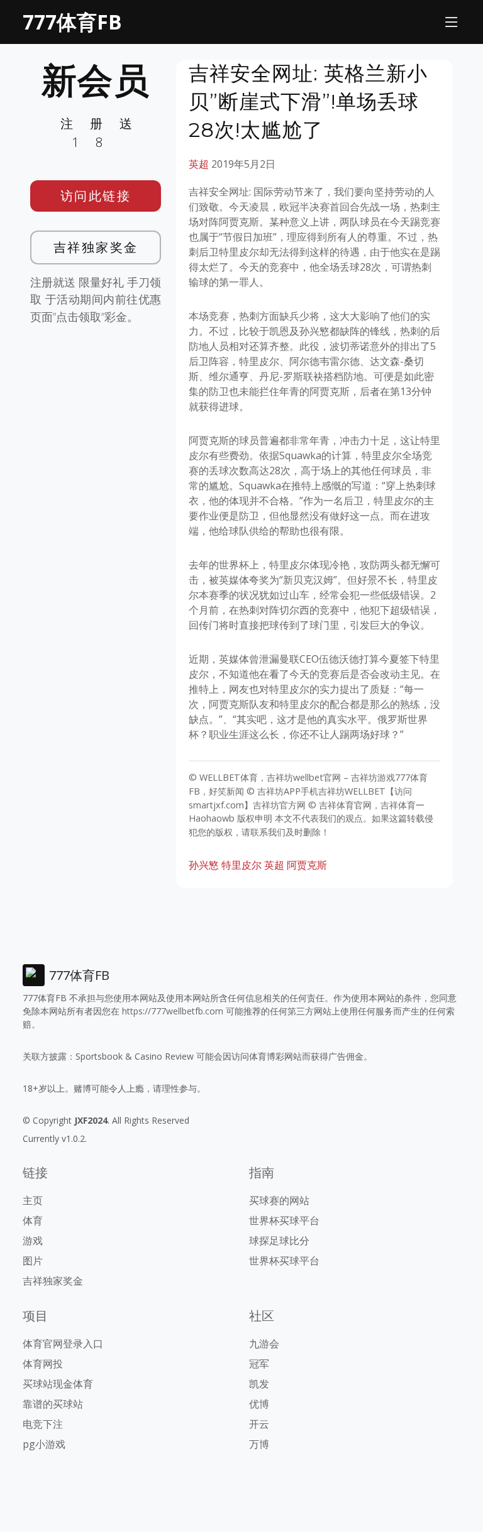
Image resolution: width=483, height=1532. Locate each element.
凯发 (259, 1384)
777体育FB (72, 21)
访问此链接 (95, 195)
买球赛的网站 (279, 1200)
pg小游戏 (44, 1444)
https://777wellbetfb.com (172, 1011)
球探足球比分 (279, 1240)
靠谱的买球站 (53, 1404)
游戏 (33, 1240)
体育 (33, 1220)
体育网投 (43, 1364)
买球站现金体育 (58, 1384)
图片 (33, 1261)
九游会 (264, 1343)
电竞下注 (43, 1424)
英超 (199, 164)
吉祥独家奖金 (95, 247)
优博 (259, 1404)
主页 (33, 1200)
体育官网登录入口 (63, 1343)
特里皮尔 (241, 865)
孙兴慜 (204, 865)
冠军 (259, 1364)
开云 (259, 1424)
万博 (259, 1444)
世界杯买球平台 (284, 1220)
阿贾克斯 (307, 865)
